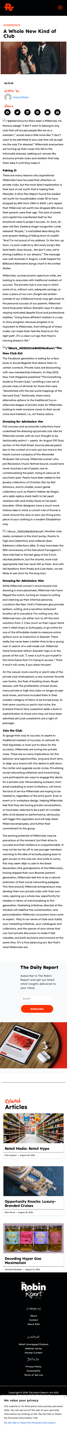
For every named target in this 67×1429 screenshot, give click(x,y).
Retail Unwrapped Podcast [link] (33, 1344)
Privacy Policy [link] (33, 1366)
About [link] (33, 1315)
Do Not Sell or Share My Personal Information (29, 1422)
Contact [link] (33, 1320)
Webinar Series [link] (33, 1348)
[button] (8, 112)
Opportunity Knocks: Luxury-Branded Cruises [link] (30, 1203)
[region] (33, 1412)
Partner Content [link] (33, 1352)
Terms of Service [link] (33, 1375)
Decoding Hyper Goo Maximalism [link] (23, 1260)
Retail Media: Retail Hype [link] (27, 1148)
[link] (9, 7)
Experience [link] (11, 25)
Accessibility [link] (33, 1370)
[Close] (65, 1396)
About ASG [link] (33, 1324)
